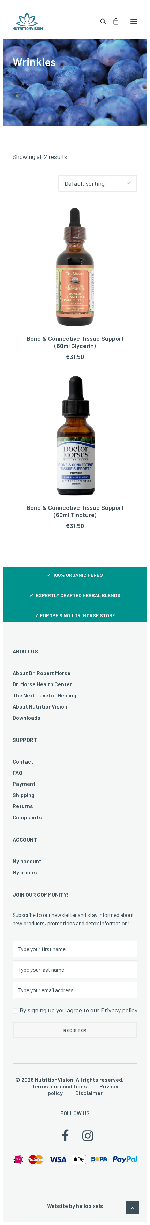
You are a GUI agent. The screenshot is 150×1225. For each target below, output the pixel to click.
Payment (24, 783)
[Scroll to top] (132, 1207)
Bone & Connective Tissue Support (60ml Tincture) (75, 511)
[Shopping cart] (112, 21)
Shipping (24, 794)
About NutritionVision (40, 706)
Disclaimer (89, 1092)
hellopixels (89, 1205)
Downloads (26, 717)
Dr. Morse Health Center (42, 684)
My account (27, 861)
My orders (25, 872)
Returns (23, 806)
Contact (23, 761)
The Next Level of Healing (44, 695)
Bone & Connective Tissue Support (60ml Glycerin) (75, 342)
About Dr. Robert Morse (41, 672)
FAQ (17, 772)
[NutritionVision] (28, 21)
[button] (134, 21)
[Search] (100, 21)
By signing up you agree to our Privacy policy (78, 1010)
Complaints (27, 817)
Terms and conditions (59, 1086)
